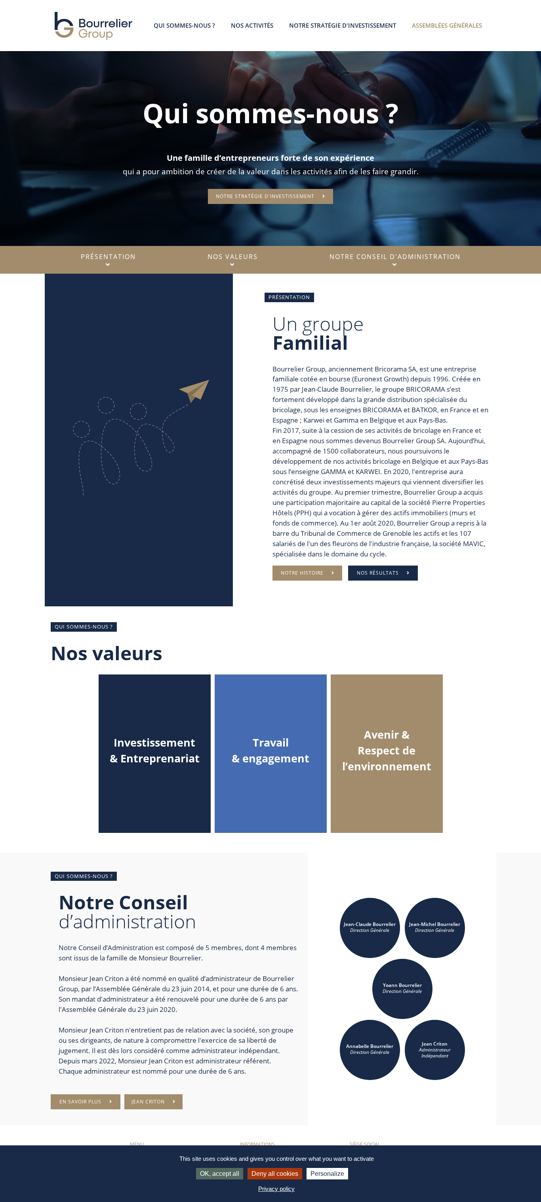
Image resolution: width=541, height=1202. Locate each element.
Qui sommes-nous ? (184, 25)
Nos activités (252, 25)
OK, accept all (219, 1173)
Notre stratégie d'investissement (342, 25)
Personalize (327, 1173)
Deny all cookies (274, 1173)
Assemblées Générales (447, 25)
